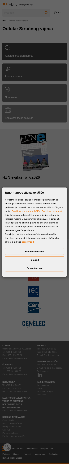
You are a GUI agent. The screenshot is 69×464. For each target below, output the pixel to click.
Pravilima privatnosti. (52, 211)
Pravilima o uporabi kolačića (26, 211)
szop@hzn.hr (28, 241)
